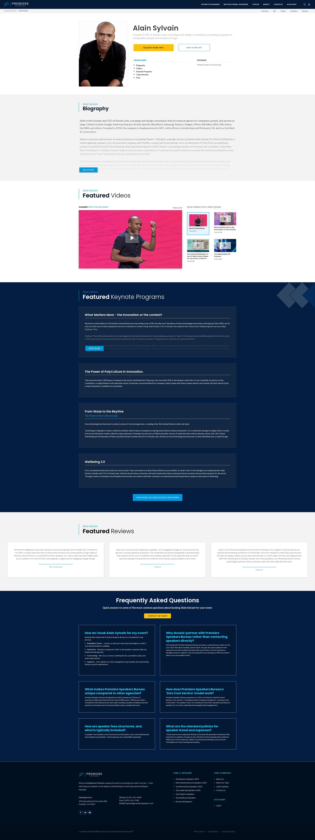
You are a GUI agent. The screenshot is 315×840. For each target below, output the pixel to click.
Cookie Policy (213, 831)
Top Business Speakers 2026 (187, 779)
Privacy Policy (199, 831)
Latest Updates (222, 786)
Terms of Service (228, 831)
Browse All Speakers (184, 801)
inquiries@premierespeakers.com (139, 803)
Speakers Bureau (10, 11)
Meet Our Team (222, 783)
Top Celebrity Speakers (185, 794)
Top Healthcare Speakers (186, 798)
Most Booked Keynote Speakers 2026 (191, 783)
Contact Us (220, 790)
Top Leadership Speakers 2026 (188, 790)
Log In (218, 805)
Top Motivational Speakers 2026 (189, 786)
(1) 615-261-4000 (133, 797)
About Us (220, 779)
